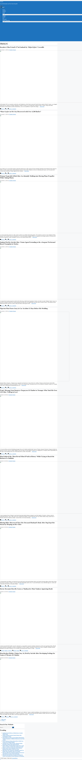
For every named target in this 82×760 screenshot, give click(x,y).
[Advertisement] (41, 32)
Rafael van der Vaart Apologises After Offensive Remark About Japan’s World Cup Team (12, 748)
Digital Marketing (6, 20)
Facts (4, 13)
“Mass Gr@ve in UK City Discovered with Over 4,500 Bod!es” (20, 111)
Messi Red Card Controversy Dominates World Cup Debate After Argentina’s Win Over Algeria (13, 751)
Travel (4, 12)
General (4, 11)
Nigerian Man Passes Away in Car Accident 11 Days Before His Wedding (24, 308)
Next (4, 720)
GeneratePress (14, 758)
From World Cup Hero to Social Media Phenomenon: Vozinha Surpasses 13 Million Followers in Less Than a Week (13, 738)
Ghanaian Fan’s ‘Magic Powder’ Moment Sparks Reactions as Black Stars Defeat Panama (12, 744)
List (3, 18)
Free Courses (7, 21)
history (18, 650)
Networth (4, 19)
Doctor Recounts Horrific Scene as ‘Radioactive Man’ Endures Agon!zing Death (26, 589)
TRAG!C (3, 108)
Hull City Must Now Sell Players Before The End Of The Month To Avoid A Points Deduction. (13, 753)
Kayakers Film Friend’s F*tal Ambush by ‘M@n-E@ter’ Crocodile (22, 47)
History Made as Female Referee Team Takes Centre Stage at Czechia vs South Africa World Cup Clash (13, 746)
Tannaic (1, 1)
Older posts (3, 719)
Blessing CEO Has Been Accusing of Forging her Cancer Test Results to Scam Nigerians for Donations (13, 755)
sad (7, 108)
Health (4, 16)
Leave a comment (12, 108)
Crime (6, 14)
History (4, 15)
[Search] (13, 727)
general (14, 650)
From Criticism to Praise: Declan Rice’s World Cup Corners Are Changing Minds (13, 742)
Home (4, 9)
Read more (42, 106)
